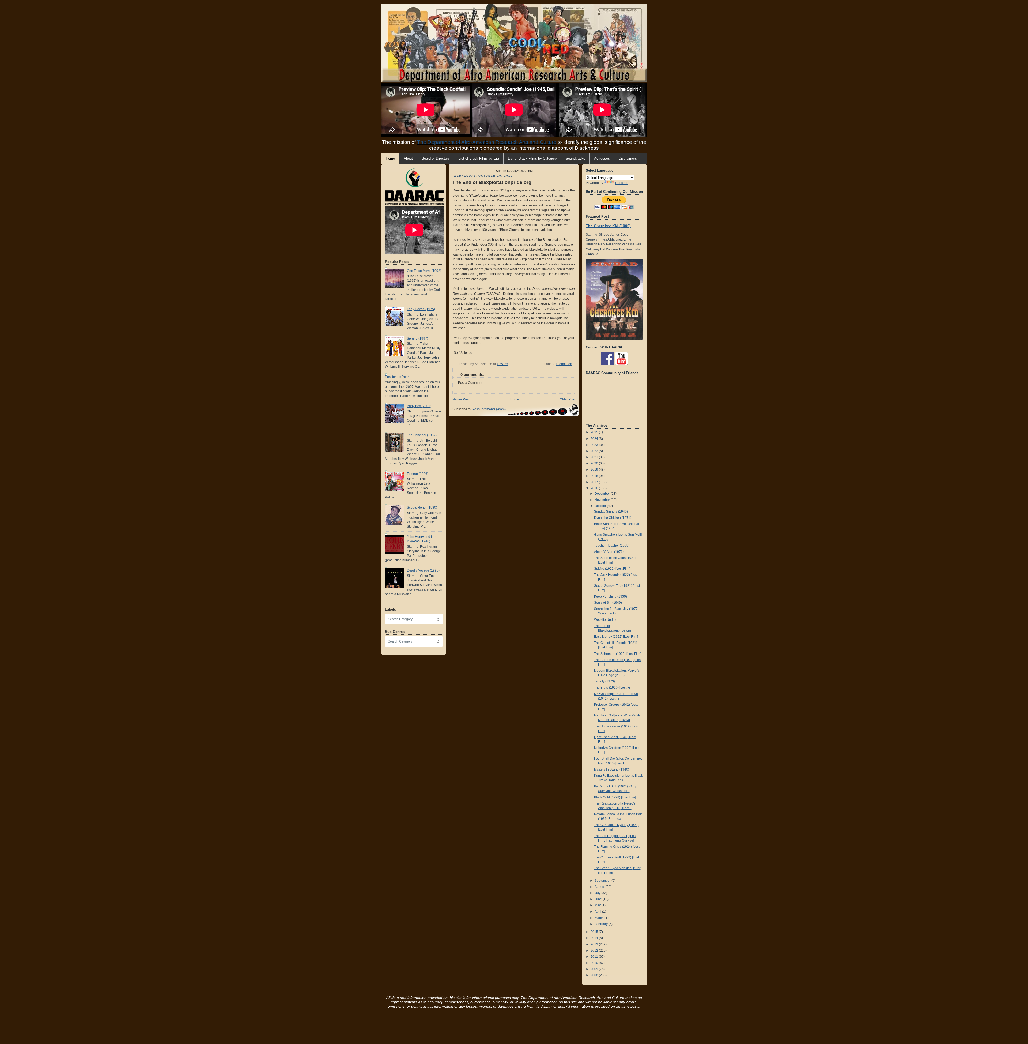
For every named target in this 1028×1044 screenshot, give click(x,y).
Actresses (602, 158)
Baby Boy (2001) (419, 406)
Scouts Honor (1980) (422, 507)
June (599, 899)
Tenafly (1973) (604, 681)
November (603, 500)
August (600, 887)
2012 (595, 950)
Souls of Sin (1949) (608, 602)
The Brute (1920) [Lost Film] (614, 687)
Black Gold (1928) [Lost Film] (615, 797)
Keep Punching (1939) (610, 596)
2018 (595, 476)
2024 (595, 439)
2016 (595, 488)
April (598, 912)
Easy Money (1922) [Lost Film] (616, 637)
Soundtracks (575, 158)
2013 (595, 944)
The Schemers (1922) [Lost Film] (617, 654)
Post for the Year (397, 377)
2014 (595, 938)
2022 (595, 451)
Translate (621, 183)
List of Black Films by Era (479, 158)
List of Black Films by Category (532, 158)
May (598, 905)
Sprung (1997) (417, 338)
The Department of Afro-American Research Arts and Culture (486, 142)
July (598, 893)
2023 (595, 445)
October (601, 506)
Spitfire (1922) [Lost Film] (612, 568)
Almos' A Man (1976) (609, 552)
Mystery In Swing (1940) (611, 769)
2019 (595, 469)
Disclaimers (628, 158)
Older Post (567, 399)
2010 (595, 963)
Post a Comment (470, 383)
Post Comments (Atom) (489, 409)
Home (514, 399)
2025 (595, 432)
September (603, 880)
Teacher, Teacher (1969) (611, 545)
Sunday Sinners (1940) (611, 511)
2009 (595, 969)
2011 (595, 957)
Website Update (605, 620)
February (602, 924)
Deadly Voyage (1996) (423, 570)
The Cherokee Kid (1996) (608, 226)
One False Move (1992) (424, 271)
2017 (595, 482)
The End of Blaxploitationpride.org (491, 182)
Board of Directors (436, 158)
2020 (595, 463)
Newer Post (460, 399)
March (599, 918)
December (603, 493)
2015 (595, 932)
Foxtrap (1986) (417, 474)
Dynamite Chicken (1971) (612, 518)
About (408, 158)
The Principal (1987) (422, 435)
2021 (595, 457)
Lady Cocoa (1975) (421, 309)
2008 (595, 975)
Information (564, 364)
